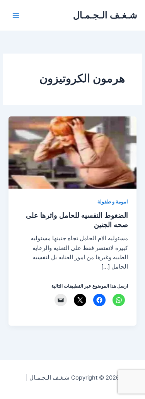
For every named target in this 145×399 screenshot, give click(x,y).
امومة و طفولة (112, 202)
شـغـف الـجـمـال (105, 15)
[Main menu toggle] (16, 15)
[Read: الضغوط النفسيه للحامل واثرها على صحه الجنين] (72, 152)
